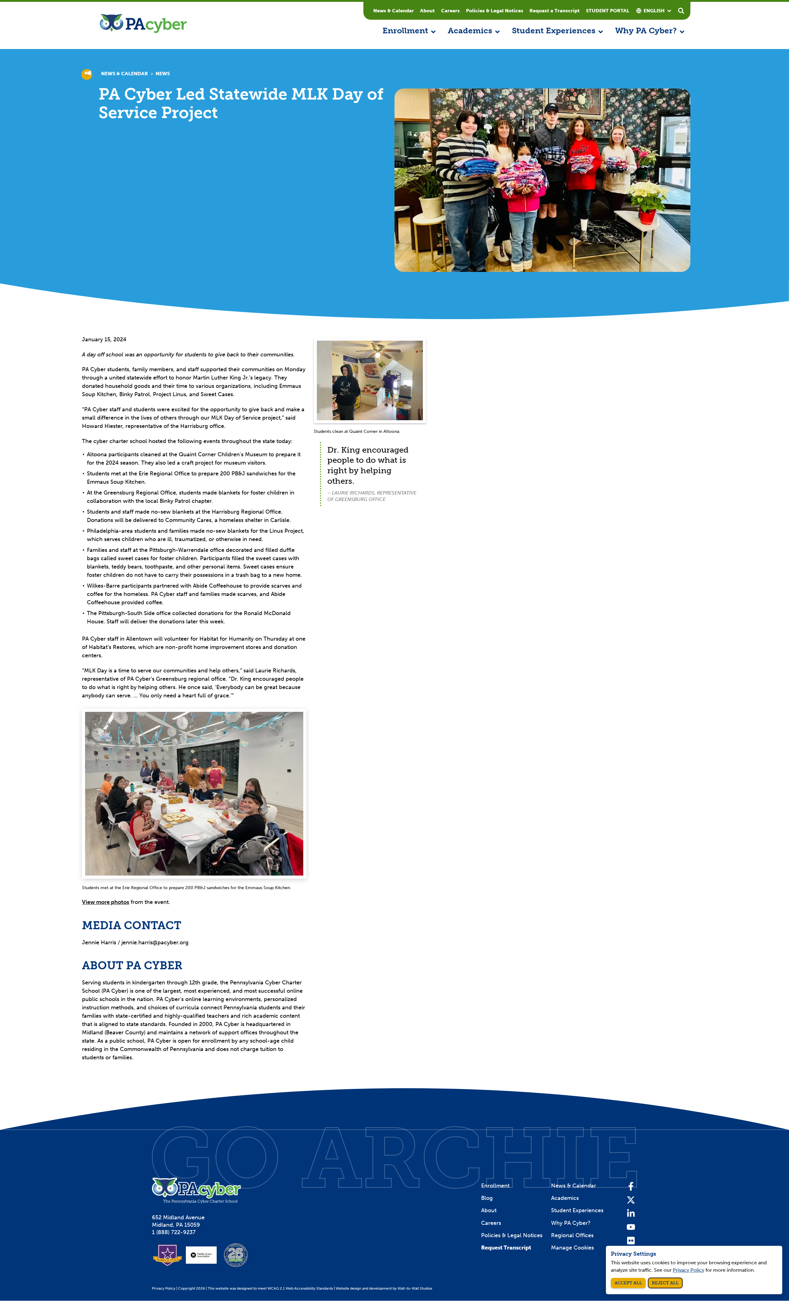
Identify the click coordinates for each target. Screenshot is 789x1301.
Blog (487, 1198)
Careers (450, 11)
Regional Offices (572, 1235)
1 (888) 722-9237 (174, 1232)
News (163, 73)
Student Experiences (577, 1210)
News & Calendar (393, 11)
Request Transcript (506, 1248)
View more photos (105, 902)
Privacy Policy (163, 1288)
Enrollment (495, 1186)
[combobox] (654, 10)
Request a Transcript (554, 11)
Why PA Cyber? (571, 1223)
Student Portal (607, 11)
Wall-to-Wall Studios (415, 1288)
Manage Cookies (572, 1248)
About (427, 11)
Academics (565, 1198)
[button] (409, 31)
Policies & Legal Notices (494, 11)
